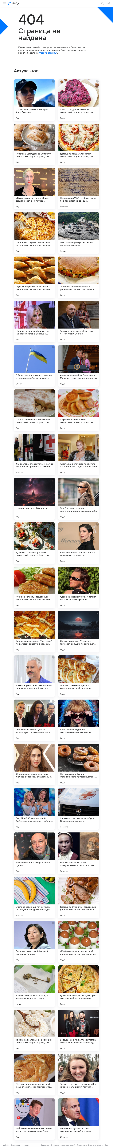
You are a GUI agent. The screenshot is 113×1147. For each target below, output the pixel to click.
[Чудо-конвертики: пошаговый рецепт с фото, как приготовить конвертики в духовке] (34, 277)
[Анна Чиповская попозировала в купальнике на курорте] (78, 543)
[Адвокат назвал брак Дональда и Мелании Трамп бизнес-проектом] (78, 366)
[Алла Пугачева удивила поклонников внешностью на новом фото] (78, 720)
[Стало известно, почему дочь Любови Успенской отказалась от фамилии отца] (34, 764)
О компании (15, 1145)
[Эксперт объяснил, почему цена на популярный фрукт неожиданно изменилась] (34, 897)
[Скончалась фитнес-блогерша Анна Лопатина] (34, 100)
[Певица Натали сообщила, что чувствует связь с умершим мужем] (34, 321)
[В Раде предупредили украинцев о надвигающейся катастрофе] (34, 366)
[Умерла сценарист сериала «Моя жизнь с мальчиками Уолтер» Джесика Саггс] (78, 1074)
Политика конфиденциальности (90, 1145)
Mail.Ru (6, 1145)
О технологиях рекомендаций (63, 1145)
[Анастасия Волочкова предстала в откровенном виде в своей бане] (78, 454)
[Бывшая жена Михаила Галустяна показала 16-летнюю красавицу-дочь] (78, 1030)
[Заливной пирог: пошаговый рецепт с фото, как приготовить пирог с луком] (78, 277)
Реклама (25, 1145)
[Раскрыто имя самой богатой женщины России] (34, 942)
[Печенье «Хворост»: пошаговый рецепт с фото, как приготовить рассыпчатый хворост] (34, 1074)
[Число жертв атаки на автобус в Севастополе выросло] (78, 809)
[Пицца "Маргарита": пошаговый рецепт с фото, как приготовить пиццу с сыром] (34, 233)
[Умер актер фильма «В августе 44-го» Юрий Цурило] (78, 321)
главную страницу (48, 53)
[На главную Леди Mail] (15, 3)
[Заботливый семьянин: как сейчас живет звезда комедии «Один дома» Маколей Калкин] (34, 1119)
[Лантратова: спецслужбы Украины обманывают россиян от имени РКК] (34, 454)
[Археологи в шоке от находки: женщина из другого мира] (34, 986)
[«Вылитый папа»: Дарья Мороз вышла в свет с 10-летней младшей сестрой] (34, 188)
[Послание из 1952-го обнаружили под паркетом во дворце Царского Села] (78, 188)
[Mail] (9, 3)
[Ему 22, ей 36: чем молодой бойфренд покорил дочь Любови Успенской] (34, 809)
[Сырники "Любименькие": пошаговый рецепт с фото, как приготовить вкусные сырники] (78, 410)
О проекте (45, 1145)
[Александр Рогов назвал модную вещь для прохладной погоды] (34, 676)
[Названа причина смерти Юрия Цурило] (34, 853)
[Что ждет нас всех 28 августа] (34, 499)
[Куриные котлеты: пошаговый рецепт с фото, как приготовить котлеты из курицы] (34, 587)
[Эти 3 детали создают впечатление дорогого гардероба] (78, 499)
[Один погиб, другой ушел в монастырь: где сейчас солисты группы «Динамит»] (34, 720)
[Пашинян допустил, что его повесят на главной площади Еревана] (78, 1119)
